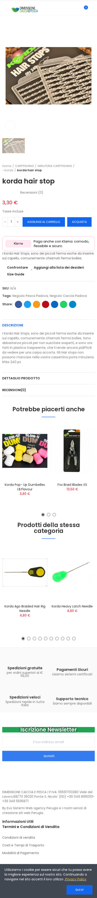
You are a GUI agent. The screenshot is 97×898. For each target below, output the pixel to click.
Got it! (79, 890)
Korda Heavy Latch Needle (72, 606)
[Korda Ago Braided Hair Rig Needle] (24, 572)
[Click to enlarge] (10, 125)
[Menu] (4, 9)
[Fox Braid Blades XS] (72, 451)
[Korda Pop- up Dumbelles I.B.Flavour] (24, 451)
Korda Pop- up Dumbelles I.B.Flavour (25, 486)
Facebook (18, 304)
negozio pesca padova (30, 296)
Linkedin (54, 304)
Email (36, 304)
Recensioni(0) (14, 390)
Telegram (72, 304)
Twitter (27, 304)
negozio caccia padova (68, 296)
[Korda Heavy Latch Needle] (72, 572)
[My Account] (92, 9)
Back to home (85, 168)
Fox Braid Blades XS (72, 484)
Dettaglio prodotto (21, 378)
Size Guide (15, 274)
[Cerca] (76, 9)
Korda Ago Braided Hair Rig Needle (25, 608)
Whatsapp (63, 304)
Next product (91, 168)
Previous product (80, 168)
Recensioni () (31, 192)
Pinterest (45, 304)
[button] (43, 514)
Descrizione (12, 325)
